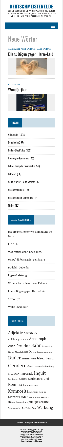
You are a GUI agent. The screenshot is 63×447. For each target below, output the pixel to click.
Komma (15, 384)
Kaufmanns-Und (38, 379)
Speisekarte (41, 402)
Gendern (17, 365)
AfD (35, 333)
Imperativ (26, 373)
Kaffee (23, 379)
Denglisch (13, 142)
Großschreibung (45, 366)
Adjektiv (15, 332)
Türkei (11, 205)
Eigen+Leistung (17, 275)
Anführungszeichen (18, 339)
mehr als (42, 392)
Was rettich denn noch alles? (25, 252)
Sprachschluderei (16, 190)
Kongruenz (33, 392)
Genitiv (32, 366)
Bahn (36, 345)
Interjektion (13, 379)
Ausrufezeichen (19, 346)
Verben (29, 408)
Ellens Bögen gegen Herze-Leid (30, 54)
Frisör (50, 358)
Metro (31, 397)
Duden (15, 358)
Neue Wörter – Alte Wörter (21, 182)
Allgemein (14, 49)
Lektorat (12, 174)
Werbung (45, 407)
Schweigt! (14, 299)
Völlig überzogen (18, 307)
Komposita (18, 391)
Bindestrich (47, 346)
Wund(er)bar (17, 89)
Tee (23, 408)
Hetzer (11, 374)
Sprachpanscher (14, 408)
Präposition (22, 402)
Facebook (26, 359)
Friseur (41, 358)
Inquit (40, 373)
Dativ (32, 351)
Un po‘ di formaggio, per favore (26, 259)
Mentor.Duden (18, 397)
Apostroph (37, 338)
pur (31, 402)
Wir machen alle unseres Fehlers (27, 283)
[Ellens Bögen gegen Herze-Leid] (31, 73)
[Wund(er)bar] (31, 109)
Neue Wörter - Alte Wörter (36, 49)
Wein (34, 408)
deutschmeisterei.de (38, 422)
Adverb (28, 333)
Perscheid (45, 397)
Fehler (33, 359)
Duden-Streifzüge (16, 150)
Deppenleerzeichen (45, 352)
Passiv (37, 397)
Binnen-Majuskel (15, 352)
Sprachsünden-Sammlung (20, 198)
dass (25, 351)
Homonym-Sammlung (18, 158)
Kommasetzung (30, 384)
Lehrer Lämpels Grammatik (21, 166)
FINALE (12, 244)
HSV (17, 373)
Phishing (11, 402)
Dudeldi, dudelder (18, 267)
